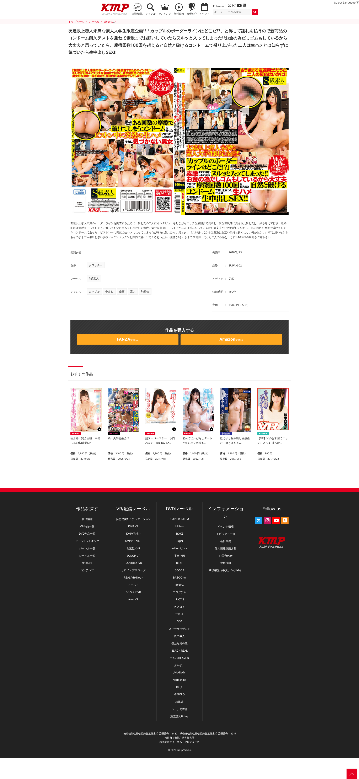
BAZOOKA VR (133, 563)
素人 (132, 291)
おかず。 (179, 665)
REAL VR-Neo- (133, 577)
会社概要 (225, 541)
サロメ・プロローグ (133, 570)
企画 (121, 291)
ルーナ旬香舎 (179, 709)
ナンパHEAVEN (179, 658)
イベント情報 (226, 526)
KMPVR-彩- (133, 533)
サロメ (179, 614)
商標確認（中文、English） (225, 570)
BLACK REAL (179, 650)
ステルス (133, 584)
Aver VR (133, 599)
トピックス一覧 (225, 533)
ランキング (165, 13)
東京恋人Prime (179, 716)
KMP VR (263, 433)
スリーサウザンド (179, 628)
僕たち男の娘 (179, 643)
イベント (204, 13)
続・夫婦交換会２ (118, 438)
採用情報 (225, 563)
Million (75, 433)
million (187, 433)
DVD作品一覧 (87, 533)
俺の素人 (179, 636)
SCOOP (179, 570)
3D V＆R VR (133, 592)
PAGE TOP (352, 774)
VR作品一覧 (87, 526)
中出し (109, 291)
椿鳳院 (179, 701)
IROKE (179, 533)
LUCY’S (179, 599)
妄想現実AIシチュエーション (133, 519)
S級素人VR (133, 548)
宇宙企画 (226, 433)
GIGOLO (113, 433)
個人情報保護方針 (225, 548)
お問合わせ (225, 555)
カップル (94, 291)
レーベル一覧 (87, 555)
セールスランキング (87, 541)
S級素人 (94, 278)
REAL (179, 563)
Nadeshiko (179, 679)
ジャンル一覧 (87, 548)
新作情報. (137, 13)
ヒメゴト (179, 606)
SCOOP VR (133, 555)
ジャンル (151, 13)
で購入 (127, 339)
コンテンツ (87, 570)
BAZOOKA (179, 577)
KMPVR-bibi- (133, 541)
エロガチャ (179, 592)
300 (179, 621)
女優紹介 (192, 13)
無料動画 (179, 13)
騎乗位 (145, 291)
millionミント (179, 548)
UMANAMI (179, 672)
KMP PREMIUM (179, 519)
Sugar (179, 541)
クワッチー (95, 265)
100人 (179, 687)
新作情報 (87, 519)
